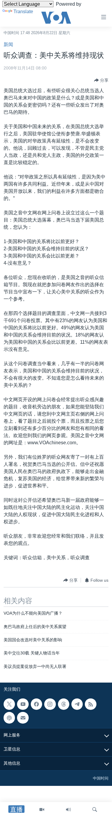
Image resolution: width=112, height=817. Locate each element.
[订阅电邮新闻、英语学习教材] (22, 718)
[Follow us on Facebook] (36, 704)
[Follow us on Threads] (63, 704)
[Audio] (68, 809)
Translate (23, 11)
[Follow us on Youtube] (22, 704)
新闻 (8, 44)
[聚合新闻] (90, 704)
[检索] (95, 809)
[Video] (42, 809)
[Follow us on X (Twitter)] (9, 704)
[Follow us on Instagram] (50, 704)
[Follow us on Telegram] (77, 704)
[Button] (101, 80)
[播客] (9, 718)
